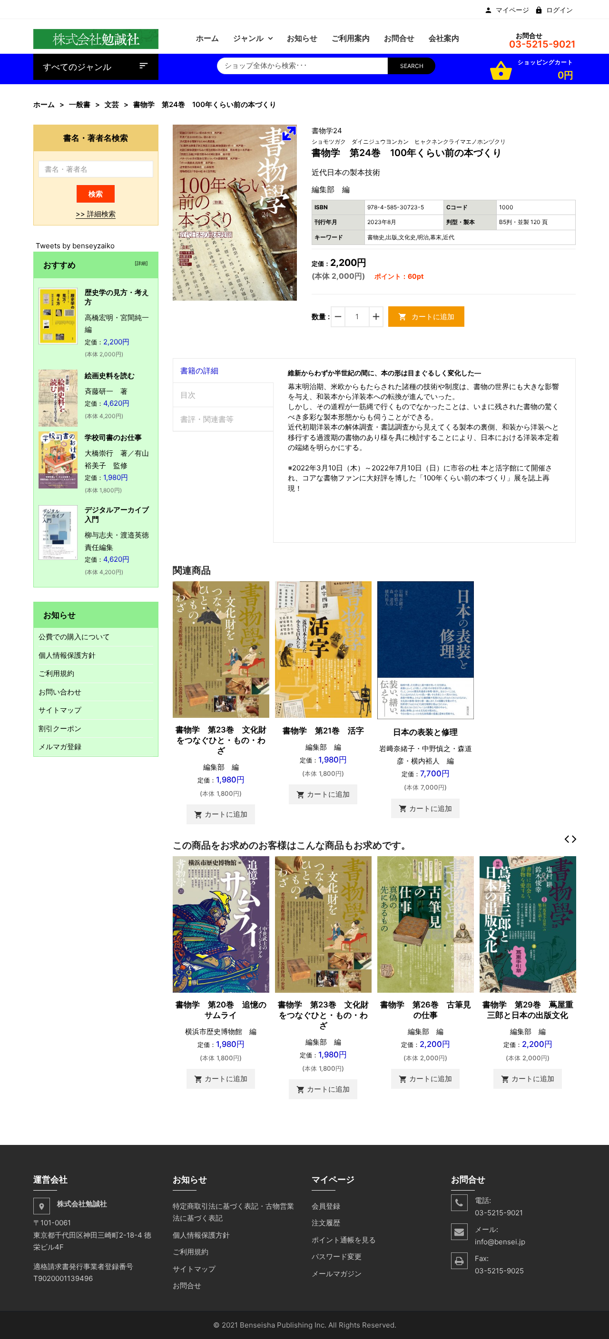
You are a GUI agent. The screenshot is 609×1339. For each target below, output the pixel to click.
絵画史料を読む (110, 375)
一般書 (79, 104)
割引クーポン (60, 728)
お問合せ (187, 1285)
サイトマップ (60, 709)
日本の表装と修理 (425, 732)
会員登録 (326, 1206)
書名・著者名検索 (95, 138)
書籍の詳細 (199, 370)
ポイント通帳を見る (344, 1239)
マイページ (512, 10)
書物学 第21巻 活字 (323, 730)
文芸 (112, 104)
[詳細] (140, 263)
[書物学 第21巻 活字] (323, 648)
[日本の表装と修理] (425, 649)
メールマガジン (337, 1273)
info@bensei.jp (500, 1241)
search (411, 65)
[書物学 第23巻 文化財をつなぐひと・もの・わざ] (221, 648)
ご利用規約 (56, 673)
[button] (288, 133)
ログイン (559, 10)
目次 (188, 395)
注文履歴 (326, 1222)
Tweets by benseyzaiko (75, 245)
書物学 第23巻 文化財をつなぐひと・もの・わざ (221, 740)
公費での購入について (74, 636)
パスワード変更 (337, 1256)
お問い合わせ (60, 691)
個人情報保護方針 (67, 655)
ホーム (44, 104)
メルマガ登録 (60, 746)
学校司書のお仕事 (113, 437)
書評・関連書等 (207, 419)
